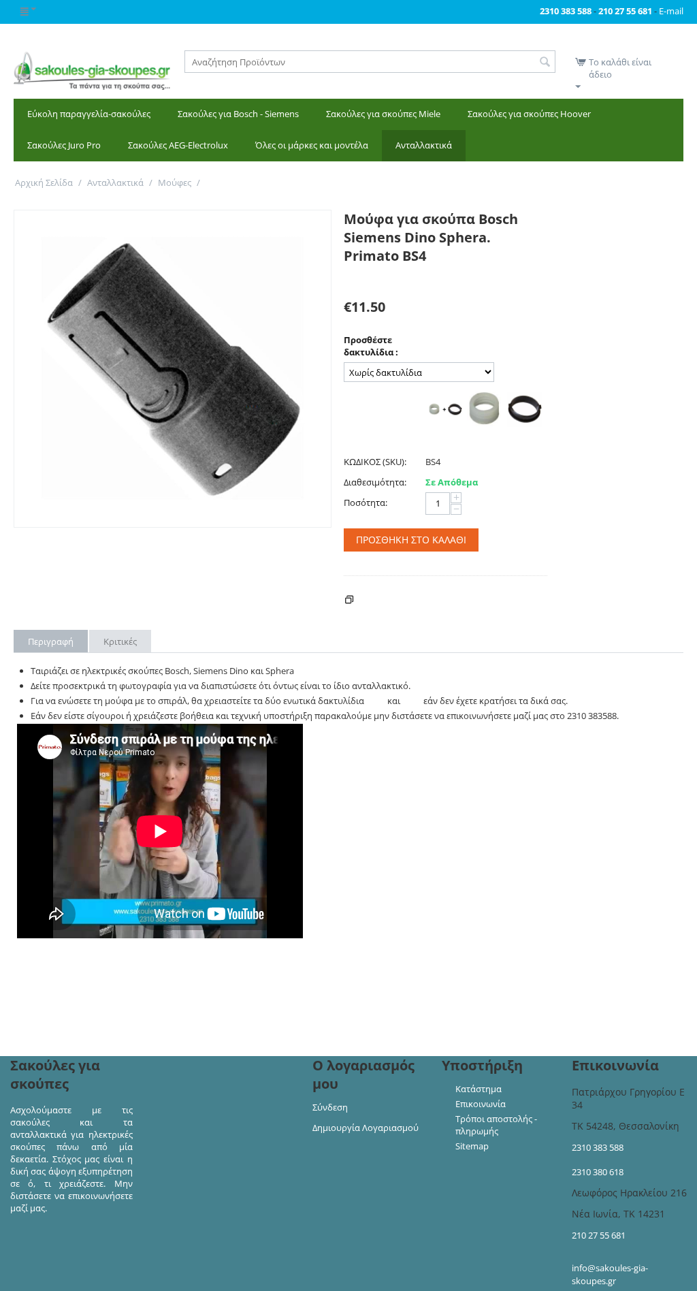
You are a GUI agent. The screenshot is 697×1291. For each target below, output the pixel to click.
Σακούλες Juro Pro (64, 145)
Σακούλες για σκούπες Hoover (529, 114)
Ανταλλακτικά (423, 145)
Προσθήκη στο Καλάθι (411, 539)
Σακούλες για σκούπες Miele (383, 114)
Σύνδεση (330, 1107)
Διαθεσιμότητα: (375, 482)
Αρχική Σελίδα (44, 182)
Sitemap (472, 1146)
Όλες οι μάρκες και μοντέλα (311, 145)
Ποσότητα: (365, 502)
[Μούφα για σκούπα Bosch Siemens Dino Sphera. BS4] (172, 368)
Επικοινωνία (480, 1104)
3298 (375, 701)
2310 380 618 (597, 1172)
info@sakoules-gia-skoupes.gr (610, 1274)
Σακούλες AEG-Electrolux (178, 145)
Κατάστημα (478, 1089)
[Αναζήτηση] (545, 62)
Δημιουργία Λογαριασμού (365, 1127)
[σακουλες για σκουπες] (92, 69)
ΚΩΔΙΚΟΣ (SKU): (375, 462)
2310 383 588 (597, 1147)
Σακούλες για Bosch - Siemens (238, 114)
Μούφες (174, 182)
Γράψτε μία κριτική (383, 278)
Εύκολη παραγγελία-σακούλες (88, 114)
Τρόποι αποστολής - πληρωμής (496, 1125)
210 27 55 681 (599, 1235)
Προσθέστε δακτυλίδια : (371, 346)
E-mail (671, 11)
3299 (411, 701)
